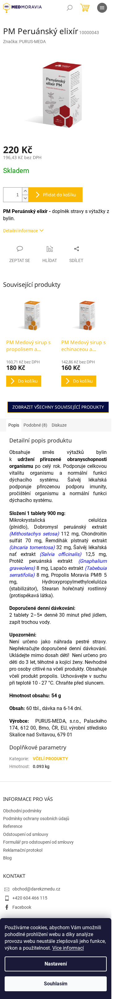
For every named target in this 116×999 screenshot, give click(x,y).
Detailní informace (20, 230)
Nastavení (56, 964)
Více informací (68, 948)
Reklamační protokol (22, 850)
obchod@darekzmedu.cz (36, 888)
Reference (12, 826)
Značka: (24, 41)
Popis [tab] (13, 425)
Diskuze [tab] (59, 425)
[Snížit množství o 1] (25, 198)
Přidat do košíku (59, 195)
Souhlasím (55, 984)
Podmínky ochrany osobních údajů (36, 818)
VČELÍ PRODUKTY (50, 758)
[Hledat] (69, 8)
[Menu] (102, 8)
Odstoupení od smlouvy (25, 834)
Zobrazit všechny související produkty (58, 407)
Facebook (21, 907)
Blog (7, 857)
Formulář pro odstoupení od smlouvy (38, 842)
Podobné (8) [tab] (35, 425)
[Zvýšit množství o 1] (25, 191)
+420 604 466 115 (29, 897)
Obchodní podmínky (22, 810)
